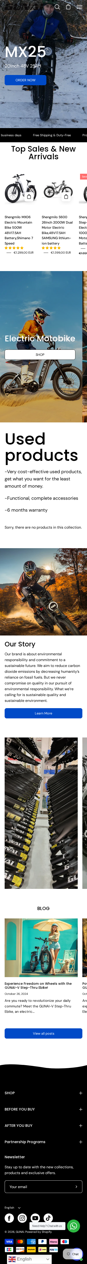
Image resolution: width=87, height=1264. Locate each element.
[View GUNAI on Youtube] (35, 1218)
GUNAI (20, 1232)
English (9, 1208)
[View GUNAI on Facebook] (9, 1218)
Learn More (43, 713)
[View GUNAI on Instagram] (22, 1218)
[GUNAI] (24, 6)
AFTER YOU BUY (18, 1125)
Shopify (47, 1232)
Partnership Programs (25, 1142)
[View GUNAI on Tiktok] (48, 1218)
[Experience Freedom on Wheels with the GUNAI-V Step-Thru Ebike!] (41, 947)
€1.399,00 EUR (61, 253)
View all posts (43, 1033)
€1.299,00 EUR (24, 253)
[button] (14, 248)
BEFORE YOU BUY (20, 1109)
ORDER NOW (25, 80)
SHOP (10, 1093)
